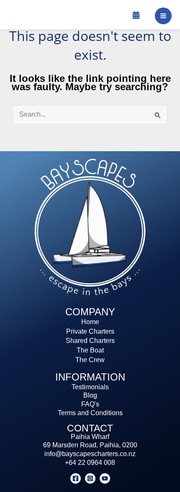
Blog (90, 395)
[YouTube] (105, 478)
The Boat (90, 350)
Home (90, 321)
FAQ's (90, 404)
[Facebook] (75, 478)
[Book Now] (136, 15)
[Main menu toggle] (163, 16)
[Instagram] (90, 478)
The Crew (90, 359)
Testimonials (90, 387)
